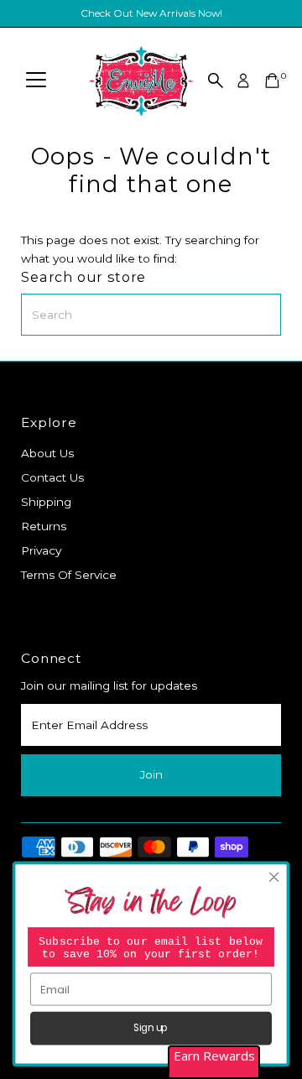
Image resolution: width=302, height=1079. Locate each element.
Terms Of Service (69, 574)
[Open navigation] (36, 81)
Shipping (46, 501)
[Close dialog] (274, 878)
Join (151, 774)
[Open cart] (272, 80)
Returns (43, 526)
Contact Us (52, 477)
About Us (47, 453)
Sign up (150, 1028)
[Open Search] (215, 80)
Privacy (41, 550)
